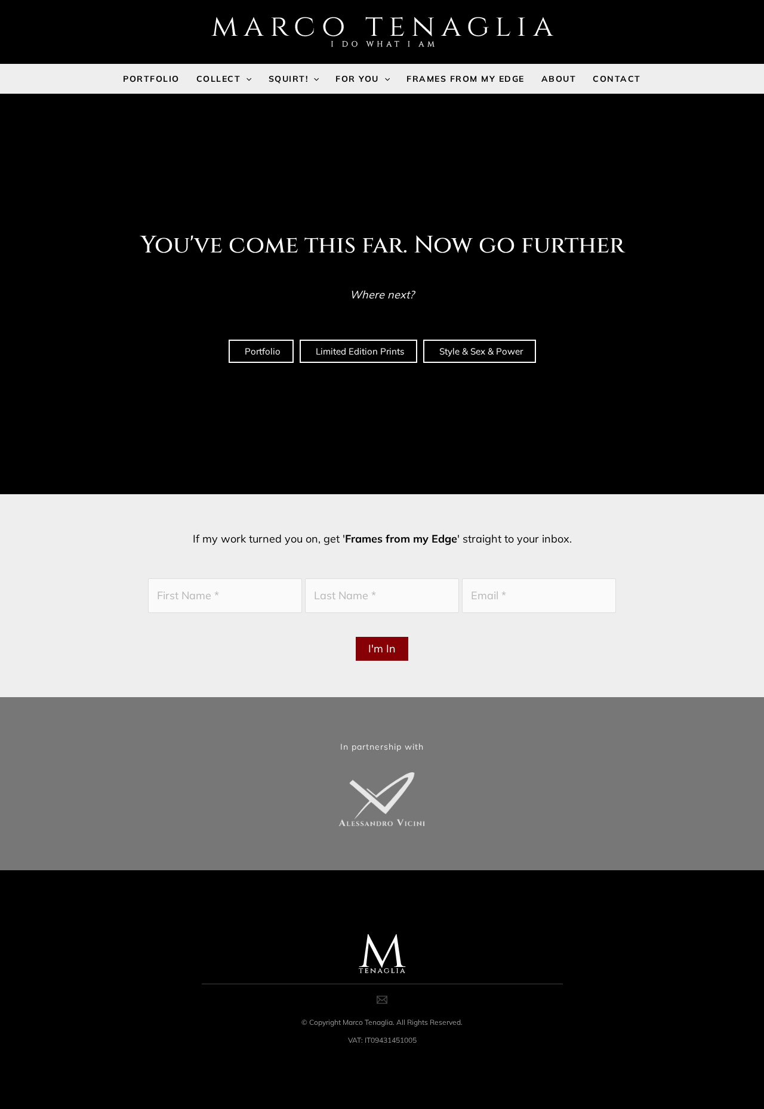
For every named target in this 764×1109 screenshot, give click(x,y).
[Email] (382, 999)
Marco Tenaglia (368, 1022)
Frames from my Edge (401, 539)
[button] (246, 79)
